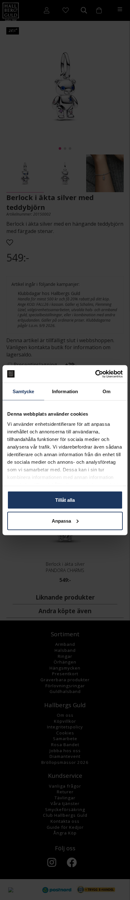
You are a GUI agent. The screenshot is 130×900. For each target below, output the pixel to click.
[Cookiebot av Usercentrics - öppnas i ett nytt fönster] (95, 374)
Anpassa (61, 520)
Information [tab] (65, 391)
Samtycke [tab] (23, 391)
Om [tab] (106, 391)
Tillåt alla (65, 500)
